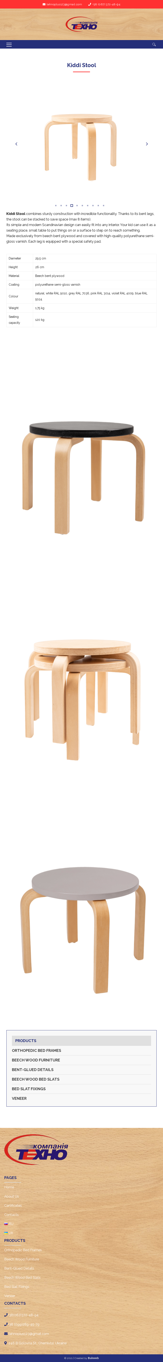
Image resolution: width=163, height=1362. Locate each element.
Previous (16, 144)
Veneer (19, 1098)
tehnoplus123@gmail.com (64, 4)
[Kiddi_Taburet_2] (81, 448)
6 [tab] (82, 205)
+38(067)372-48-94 (23, 1315)
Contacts (11, 1215)
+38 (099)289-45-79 (23, 1324)
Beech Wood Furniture (36, 1060)
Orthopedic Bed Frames (36, 1050)
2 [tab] (60, 205)
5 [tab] (76, 205)
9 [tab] (98, 205)
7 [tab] (87, 205)
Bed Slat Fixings (29, 1089)
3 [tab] (66, 205)
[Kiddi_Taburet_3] (81, 678)
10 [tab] (103, 205)
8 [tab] (92, 205)
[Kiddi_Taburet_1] (81, 908)
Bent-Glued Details (32, 1069)
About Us (11, 1196)
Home (9, 1187)
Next (147, 144)
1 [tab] (55, 205)
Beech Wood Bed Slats (35, 1079)
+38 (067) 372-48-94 (107, 4)
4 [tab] (71, 205)
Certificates (13, 1206)
